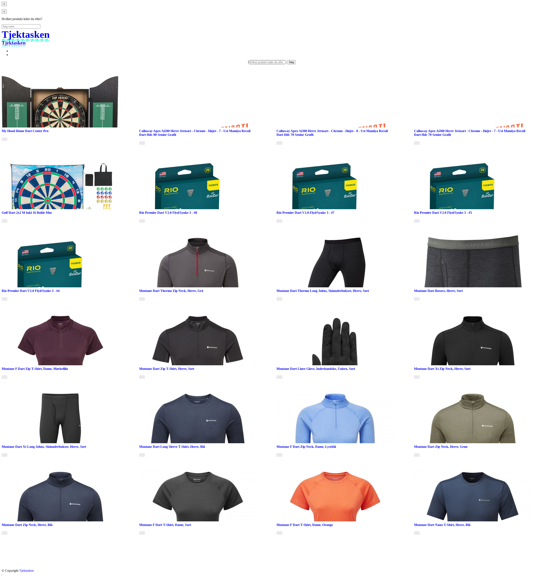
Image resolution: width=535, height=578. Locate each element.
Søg (291, 62)
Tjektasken (26, 570)
